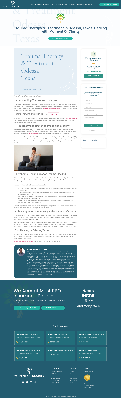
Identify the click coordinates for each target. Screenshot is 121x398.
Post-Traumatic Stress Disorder (51, 108)
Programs (38, 4)
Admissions (80, 4)
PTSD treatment (33, 133)
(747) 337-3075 (85, 358)
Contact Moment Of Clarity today (24, 241)
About (32, 4)
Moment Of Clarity (71, 118)
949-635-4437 (54, 114)
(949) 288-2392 (54, 342)
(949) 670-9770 (22, 358)
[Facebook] (27, 382)
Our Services (55, 368)
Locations (72, 4)
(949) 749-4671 (85, 342)
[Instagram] (31, 382)
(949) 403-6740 (54, 354)
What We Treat (48, 4)
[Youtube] (23, 382)
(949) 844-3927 (22, 342)
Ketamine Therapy (61, 4)
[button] (103, 140)
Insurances (88, 4)
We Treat (73, 368)
